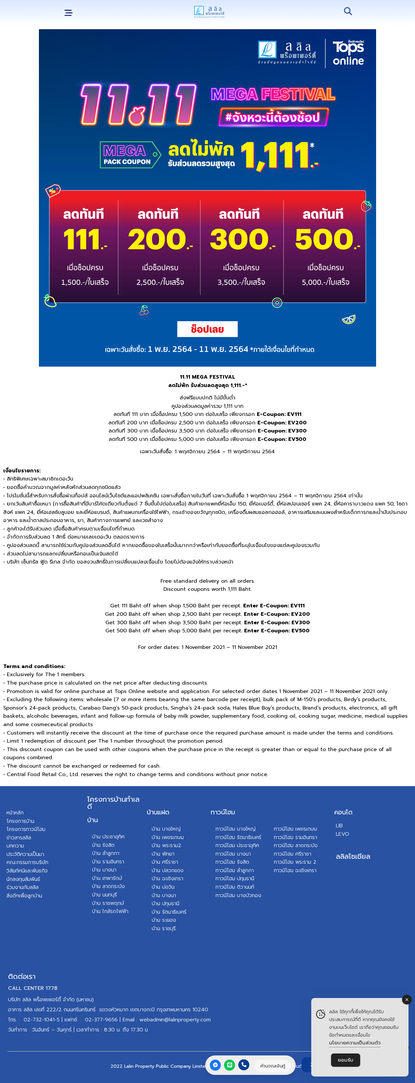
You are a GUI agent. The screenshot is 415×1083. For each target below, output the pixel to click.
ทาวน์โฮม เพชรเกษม (295, 829)
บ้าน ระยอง (164, 920)
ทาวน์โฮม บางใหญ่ (235, 829)
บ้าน (92, 820)
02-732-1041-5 (42, 1020)
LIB (339, 826)
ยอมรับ (345, 1060)
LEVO (342, 834)
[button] (68, 13)
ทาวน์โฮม (223, 812)
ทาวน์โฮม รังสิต (232, 862)
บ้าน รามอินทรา (108, 862)
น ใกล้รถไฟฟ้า (113, 911)
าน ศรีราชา (166, 862)
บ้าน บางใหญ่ (166, 829)
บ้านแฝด (158, 812)
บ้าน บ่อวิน (163, 887)
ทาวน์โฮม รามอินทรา (295, 837)
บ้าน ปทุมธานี (165, 903)
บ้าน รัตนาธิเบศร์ (169, 912)
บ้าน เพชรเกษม (168, 837)
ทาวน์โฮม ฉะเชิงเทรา (295, 870)
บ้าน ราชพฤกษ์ (108, 903)
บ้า (95, 911)
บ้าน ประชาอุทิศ (108, 837)
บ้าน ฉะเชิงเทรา (167, 878)
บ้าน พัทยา (163, 854)
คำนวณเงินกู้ (273, 1065)
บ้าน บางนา (104, 870)
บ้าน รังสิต (103, 845)
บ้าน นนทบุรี (104, 895)
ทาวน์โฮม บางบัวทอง (238, 895)
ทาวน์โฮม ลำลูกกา (235, 870)
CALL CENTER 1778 (32, 988)
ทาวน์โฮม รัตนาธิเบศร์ (238, 837)
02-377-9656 (101, 1020)
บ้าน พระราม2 (166, 845)
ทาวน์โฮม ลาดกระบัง (296, 845)
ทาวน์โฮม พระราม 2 (295, 862)
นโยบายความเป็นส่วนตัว (355, 1042)
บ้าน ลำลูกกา (105, 853)
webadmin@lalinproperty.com (175, 1020)
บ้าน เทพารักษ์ (107, 878)
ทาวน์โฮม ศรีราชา (292, 854)
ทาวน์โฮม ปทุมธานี (235, 878)
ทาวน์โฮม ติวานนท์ (235, 887)
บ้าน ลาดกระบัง (108, 886)
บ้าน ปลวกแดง (168, 870)
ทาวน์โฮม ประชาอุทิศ (237, 845)
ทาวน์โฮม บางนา (233, 854)
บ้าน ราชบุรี (164, 928)
